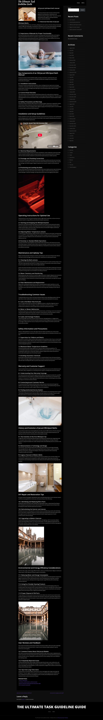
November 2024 (73, 96)
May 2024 (71, 111)
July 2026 (71, 50)
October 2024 (72, 99)
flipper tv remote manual (75, 27)
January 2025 (72, 92)
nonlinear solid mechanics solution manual (28, 682)
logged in (24, 699)
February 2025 (72, 89)
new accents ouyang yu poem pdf (56, 693)
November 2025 (73, 67)
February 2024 (72, 118)
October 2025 (72, 70)
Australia (71, 150)
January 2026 (72, 62)
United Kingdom (73, 167)
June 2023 (72, 138)
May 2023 (71, 140)
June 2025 (72, 79)
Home (78, 3)
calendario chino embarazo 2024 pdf (24, 693)
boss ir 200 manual (23, 680)
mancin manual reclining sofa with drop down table (30, 683)
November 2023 (73, 126)
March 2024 (72, 116)
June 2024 (72, 109)
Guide (71, 155)
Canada (71, 152)
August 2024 (72, 104)
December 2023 (73, 123)
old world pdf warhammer (75, 22)
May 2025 (71, 82)
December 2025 (73, 65)
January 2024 (72, 121)
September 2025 (73, 72)
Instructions (72, 157)
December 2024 (73, 94)
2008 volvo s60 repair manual (75, 24)
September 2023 (73, 131)
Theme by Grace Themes (63, 717)
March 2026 (72, 57)
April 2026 (72, 55)
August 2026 (72, 48)
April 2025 (72, 84)
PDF (70, 162)
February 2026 (72, 60)
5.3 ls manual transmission (25, 685)
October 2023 (72, 128)
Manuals (71, 160)
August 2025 (72, 74)
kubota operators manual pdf (75, 29)
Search (69, 7)
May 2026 (71, 53)
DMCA (82, 3)
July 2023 (71, 135)
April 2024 (72, 113)
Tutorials (71, 164)
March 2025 (72, 87)
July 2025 (71, 77)
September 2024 (73, 101)
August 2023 (72, 133)
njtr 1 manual (72, 19)
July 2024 (71, 106)
